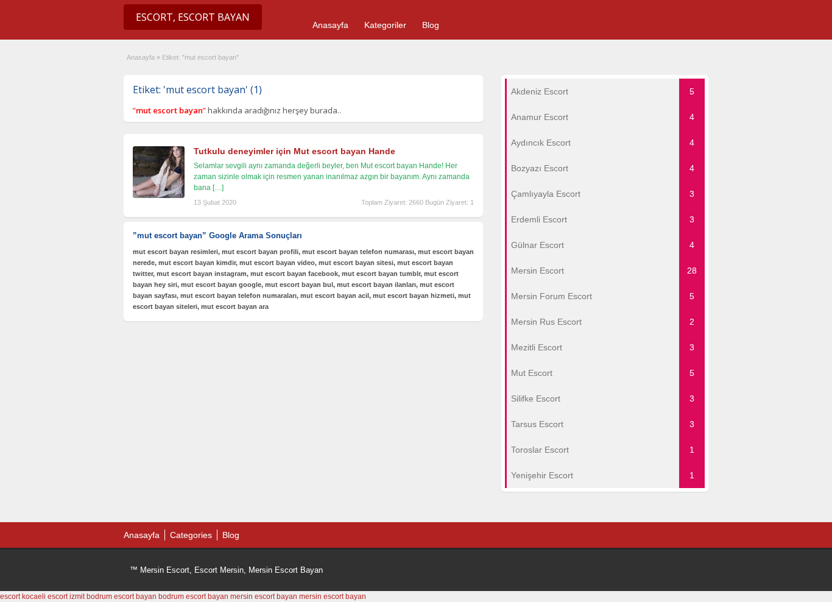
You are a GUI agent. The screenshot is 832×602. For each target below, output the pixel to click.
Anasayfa (330, 25)
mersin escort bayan (263, 596)
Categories (191, 535)
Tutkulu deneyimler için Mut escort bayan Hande (294, 151)
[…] (218, 187)
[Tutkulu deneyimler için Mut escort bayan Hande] (159, 195)
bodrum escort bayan (121, 596)
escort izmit (66, 596)
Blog (430, 25)
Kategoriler (385, 25)
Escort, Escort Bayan (193, 17)
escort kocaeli (23, 596)
